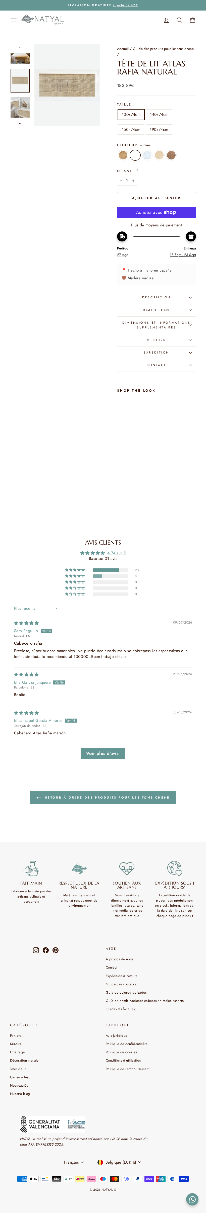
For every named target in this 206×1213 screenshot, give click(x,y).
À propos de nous (119, 959)
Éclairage (17, 1052)
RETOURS (156, 340)
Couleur (134, 145)
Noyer (171, 155)
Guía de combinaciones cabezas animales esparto (145, 1000)
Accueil (123, 48)
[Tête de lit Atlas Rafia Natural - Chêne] (120, 475)
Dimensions (156, 310)
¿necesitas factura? (121, 1008)
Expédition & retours (121, 975)
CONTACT (156, 365)
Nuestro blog (20, 1093)
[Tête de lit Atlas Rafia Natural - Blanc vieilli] (120, 486)
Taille (124, 104)
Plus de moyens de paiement (156, 225)
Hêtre (159, 155)
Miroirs (15, 1043)
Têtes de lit (18, 1068)
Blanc (135, 155)
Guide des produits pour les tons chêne (163, 48)
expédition (156, 352)
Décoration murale (24, 1060)
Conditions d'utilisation (123, 1060)
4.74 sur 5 (116, 553)
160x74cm (131, 129)
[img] (26, 623)
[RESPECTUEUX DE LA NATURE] (79, 868)
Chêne (123, 155)
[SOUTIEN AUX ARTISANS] (127, 868)
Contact (111, 967)
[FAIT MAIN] (31, 868)
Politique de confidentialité (126, 1043)
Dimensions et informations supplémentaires (156, 325)
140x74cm (159, 114)
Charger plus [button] (103, 753)
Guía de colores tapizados (126, 992)
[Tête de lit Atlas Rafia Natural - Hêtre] (120, 492)
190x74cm (159, 129)
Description (156, 297)
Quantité (128, 170)
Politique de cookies (121, 1052)
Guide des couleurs (121, 984)
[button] (75, 570)
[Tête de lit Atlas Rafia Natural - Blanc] (120, 480)
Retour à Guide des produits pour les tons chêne (106, 797)
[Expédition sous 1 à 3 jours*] (175, 868)
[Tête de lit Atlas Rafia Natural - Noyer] (120, 498)
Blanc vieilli (147, 155)
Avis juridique (116, 1035)
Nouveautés (19, 1085)
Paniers (15, 1035)
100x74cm (131, 114)
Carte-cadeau (20, 1077)
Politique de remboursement (127, 1068)
